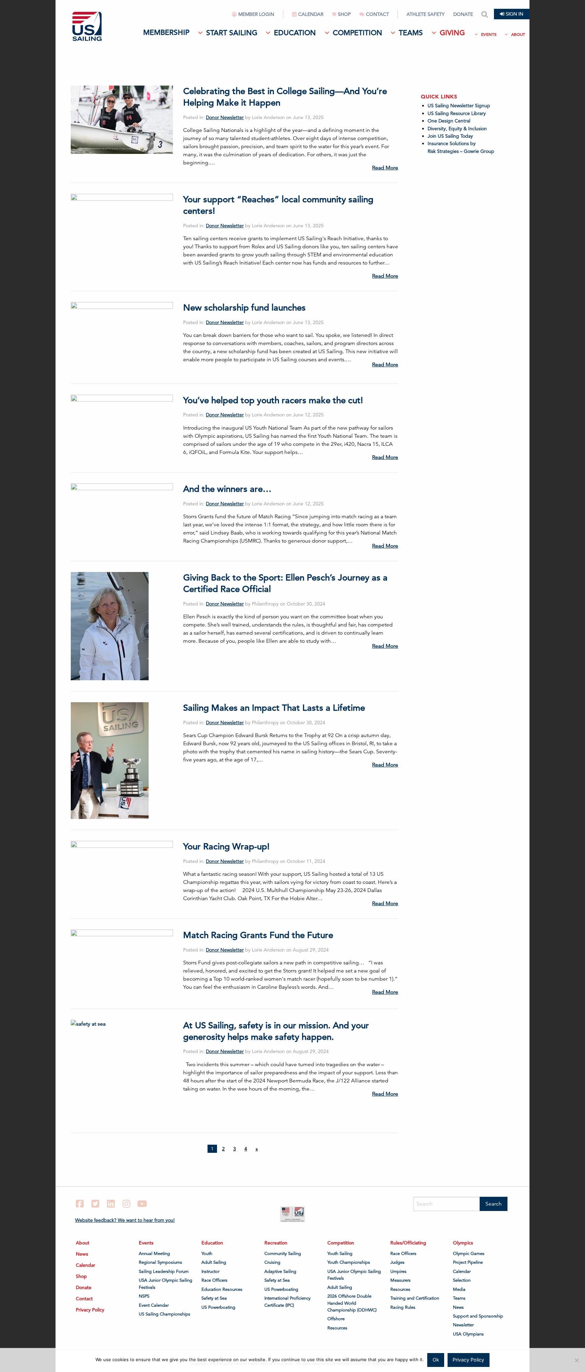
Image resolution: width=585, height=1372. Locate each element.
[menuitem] (258, 17)
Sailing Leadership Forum (164, 1271)
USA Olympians (468, 1334)
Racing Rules (402, 1307)
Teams (411, 33)
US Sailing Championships (164, 1314)
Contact (377, 14)
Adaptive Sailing (280, 1271)
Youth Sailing (339, 1253)
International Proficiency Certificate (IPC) (287, 1302)
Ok (436, 1360)
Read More (385, 167)
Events (489, 34)
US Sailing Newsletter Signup (459, 105)
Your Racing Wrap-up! (226, 846)
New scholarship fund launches (244, 307)
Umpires (398, 1271)
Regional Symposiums (160, 1262)
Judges (397, 1262)
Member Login (256, 14)
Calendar (310, 14)
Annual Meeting (154, 1253)
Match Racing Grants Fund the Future (258, 935)
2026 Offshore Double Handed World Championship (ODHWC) (351, 1303)
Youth (206, 1253)
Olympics (463, 1242)
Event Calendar (154, 1305)
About (518, 34)
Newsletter (463, 1325)
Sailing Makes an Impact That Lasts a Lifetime (274, 708)
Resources (337, 1328)
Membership (166, 32)
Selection (462, 1280)
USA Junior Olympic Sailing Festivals (165, 1284)
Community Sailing (282, 1253)
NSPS (144, 1296)
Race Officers (214, 1280)
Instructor (210, 1271)
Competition (357, 33)
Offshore (336, 1319)
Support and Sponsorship (478, 1316)
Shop (344, 14)
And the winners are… (227, 489)
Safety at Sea (214, 1298)
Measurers (400, 1280)
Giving (452, 33)
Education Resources (221, 1289)
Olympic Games (468, 1253)
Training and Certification (414, 1298)
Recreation (275, 1242)
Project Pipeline (468, 1262)
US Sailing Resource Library (457, 113)
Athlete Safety (426, 14)
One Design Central (450, 121)
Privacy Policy (90, 1310)
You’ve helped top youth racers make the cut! (273, 400)
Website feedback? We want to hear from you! (125, 1220)
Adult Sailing (213, 1262)
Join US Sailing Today (450, 136)
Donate (463, 14)
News (82, 1254)
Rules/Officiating (408, 1242)
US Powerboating (218, 1307)
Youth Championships (348, 1262)
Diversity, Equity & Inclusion (457, 128)
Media (459, 1289)
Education (295, 33)
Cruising (272, 1262)
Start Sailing (231, 33)
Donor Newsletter (225, 117)
